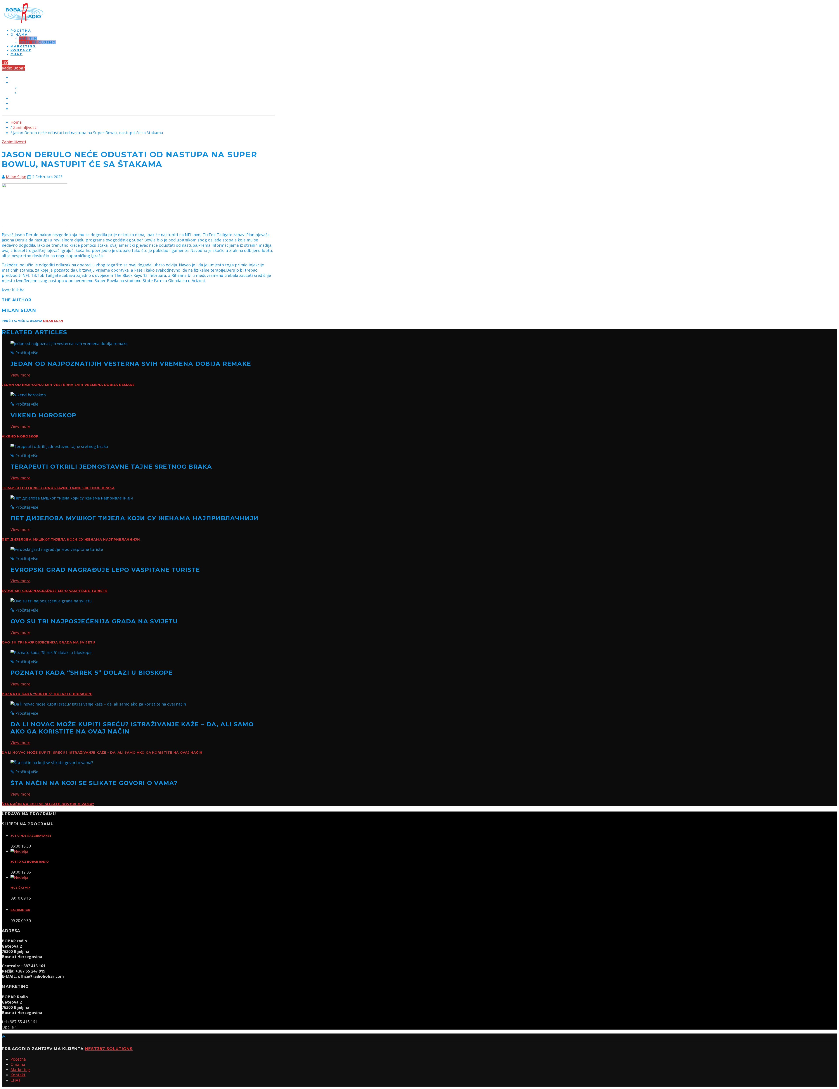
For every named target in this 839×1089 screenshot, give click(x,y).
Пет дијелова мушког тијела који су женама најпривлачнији (71, 539)
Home (16, 122)
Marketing (23, 46)
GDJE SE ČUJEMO (37, 42)
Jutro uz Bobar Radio (29, 861)
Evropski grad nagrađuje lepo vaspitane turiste (54, 591)
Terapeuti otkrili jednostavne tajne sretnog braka (58, 488)
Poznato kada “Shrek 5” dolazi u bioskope (47, 694)
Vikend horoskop (20, 436)
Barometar (20, 910)
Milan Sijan (16, 176)
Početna (20, 31)
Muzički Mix (20, 887)
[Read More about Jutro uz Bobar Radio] (19, 851)
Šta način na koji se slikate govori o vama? (48, 804)
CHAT (16, 54)
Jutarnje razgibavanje (30, 835)
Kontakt (20, 50)
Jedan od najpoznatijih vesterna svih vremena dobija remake (68, 385)
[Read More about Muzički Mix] (19, 877)
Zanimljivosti (25, 127)
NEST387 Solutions (109, 1048)
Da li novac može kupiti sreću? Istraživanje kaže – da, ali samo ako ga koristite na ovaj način (102, 752)
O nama (19, 34)
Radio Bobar (13, 68)
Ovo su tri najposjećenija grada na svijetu (48, 642)
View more (20, 375)
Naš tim (28, 38)
